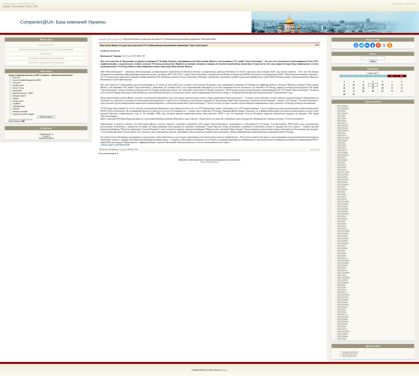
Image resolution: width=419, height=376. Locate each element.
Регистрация (18, 6)
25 (363, 91)
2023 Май (341, 285)
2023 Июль (341, 290)
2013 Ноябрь (342, 265)
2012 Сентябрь (343, 231)
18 (363, 88)
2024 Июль (341, 312)
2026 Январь (342, 336)
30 (344, 94)
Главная (6, 6)
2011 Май (341, 191)
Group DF (17, 83)
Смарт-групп (18, 101)
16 (344, 88)
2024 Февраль (343, 304)
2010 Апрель (342, 160)
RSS (35, 6)
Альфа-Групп (18, 85)
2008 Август (342, 135)
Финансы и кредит (20, 111)
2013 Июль (341, 255)
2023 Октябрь (343, 297)
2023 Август (342, 292)
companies (123, 149)
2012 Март (341, 216)
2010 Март (341, 157)
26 (373, 91)
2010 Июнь (341, 165)
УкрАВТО (16, 104)
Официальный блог (350, 352)
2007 (109, 39)
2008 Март (341, 133)
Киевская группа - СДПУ (23, 93)
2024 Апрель (342, 307)
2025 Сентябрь (343, 331)
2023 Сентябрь (343, 294)
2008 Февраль (343, 130)
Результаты (13, 119)
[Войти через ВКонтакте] (367, 45)
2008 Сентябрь (343, 138)
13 (382, 85)
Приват (16, 98)
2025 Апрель (342, 324)
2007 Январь (342, 106)
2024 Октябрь (343, 317)
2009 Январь (342, 140)
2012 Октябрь (343, 233)
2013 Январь (342, 241)
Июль (115, 39)
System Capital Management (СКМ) (27, 80)
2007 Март (341, 111)
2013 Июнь (341, 253)
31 (354, 94)
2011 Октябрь (342, 204)
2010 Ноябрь (342, 177)
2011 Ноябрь (342, 206)
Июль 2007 (372, 73)
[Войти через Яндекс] (378, 45)
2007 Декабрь (342, 125)
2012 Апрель (342, 218)
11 (363, 85)
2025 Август (342, 329)
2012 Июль (341, 226)
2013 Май (341, 250)
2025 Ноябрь (342, 334)
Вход (28, 6)
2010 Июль (341, 167)
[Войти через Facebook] (372, 45)
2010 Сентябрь (343, 172)
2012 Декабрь (342, 238)
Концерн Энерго (19, 96)
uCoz (225, 370)
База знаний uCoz (349, 356)
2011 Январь (342, 182)
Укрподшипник (19, 106)
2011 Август (342, 199)
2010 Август (342, 169)
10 (354, 85)
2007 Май (341, 116)
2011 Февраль (343, 184)
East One (16, 77)
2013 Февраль (343, 243)
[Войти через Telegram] (361, 45)
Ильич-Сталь (18, 88)
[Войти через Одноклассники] (389, 45)
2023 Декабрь (342, 299)
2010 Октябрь (343, 174)
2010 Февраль (343, 155)
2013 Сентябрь (343, 260)
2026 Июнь (341, 339)
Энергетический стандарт (23, 114)
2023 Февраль (343, 282)
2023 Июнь (341, 287)
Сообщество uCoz (349, 354)
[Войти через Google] (384, 45)
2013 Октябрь (343, 263)
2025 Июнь (341, 326)
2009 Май (341, 142)
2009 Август (342, 150)
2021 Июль (341, 275)
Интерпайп (17, 91)
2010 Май (341, 162)
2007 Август (342, 123)
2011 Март (341, 187)
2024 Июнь (341, 309)
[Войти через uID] (356, 45)
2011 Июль (341, 196)
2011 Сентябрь (343, 201)
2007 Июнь (341, 118)
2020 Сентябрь (343, 272)
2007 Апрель (342, 113)
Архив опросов (26, 119)
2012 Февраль (343, 214)
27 (382, 91)
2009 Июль (341, 147)
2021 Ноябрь (342, 280)
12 (373, 85)
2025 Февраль (343, 321)
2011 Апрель (342, 189)
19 (373, 88)
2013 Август (342, 258)
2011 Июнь (341, 194)
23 (344, 91)
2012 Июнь (341, 223)
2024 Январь (342, 302)
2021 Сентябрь (343, 277)
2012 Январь (342, 211)
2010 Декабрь (342, 179)
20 (382, 88)
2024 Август (342, 314)
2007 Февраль (343, 108)
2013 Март (341, 245)
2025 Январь (342, 319)
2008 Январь (342, 128)
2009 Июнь (341, 145)
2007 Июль (341, 120)
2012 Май (341, 221)
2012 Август (342, 228)
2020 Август (342, 270)
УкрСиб (16, 109)
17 (354, 88)
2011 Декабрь (342, 209)
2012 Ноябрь (342, 236)
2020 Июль (341, 267)
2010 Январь (342, 152)
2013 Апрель (342, 248)
